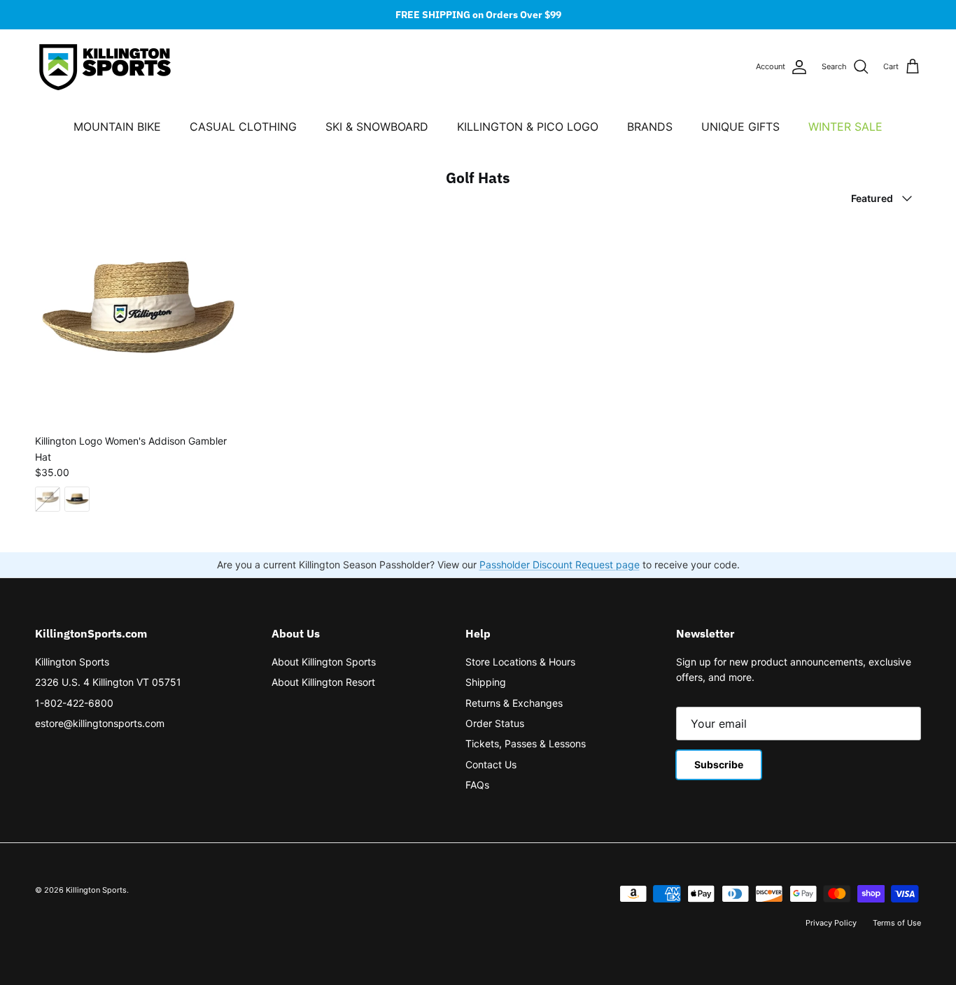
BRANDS (650, 127)
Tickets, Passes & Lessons (525, 743)
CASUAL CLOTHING (243, 127)
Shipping (485, 682)
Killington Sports (72, 662)
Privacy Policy (831, 923)
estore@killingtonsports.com (99, 723)
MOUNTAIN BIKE (117, 127)
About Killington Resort (323, 682)
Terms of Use (897, 923)
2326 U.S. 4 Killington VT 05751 (108, 682)
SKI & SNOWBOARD (376, 127)
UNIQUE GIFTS (740, 127)
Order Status (494, 723)
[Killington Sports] (105, 67)
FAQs (477, 785)
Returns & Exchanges (514, 703)
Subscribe (718, 764)
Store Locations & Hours (520, 662)
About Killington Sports (324, 662)
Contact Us (490, 764)
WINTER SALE (845, 127)
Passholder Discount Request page (559, 564)
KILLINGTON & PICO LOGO (527, 127)
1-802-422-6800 (74, 703)
